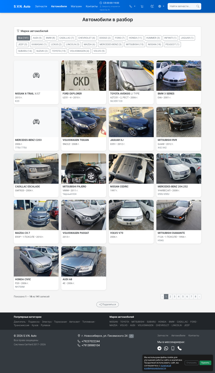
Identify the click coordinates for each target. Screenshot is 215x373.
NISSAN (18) (154, 44)
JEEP (187, 325)
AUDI (132, 325)
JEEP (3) (22, 44)
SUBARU (151, 321)
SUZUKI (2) (42, 51)
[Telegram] (159, 348)
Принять (205, 363)
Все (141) (23, 37)
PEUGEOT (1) (172, 44)
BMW (171, 321)
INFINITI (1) (170, 37)
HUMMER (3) (153, 37)
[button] (132, 6)
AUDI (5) (37, 37)
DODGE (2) (105, 37)
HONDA (162, 321)
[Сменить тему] (152, 6)
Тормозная (60, 321)
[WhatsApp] (166, 348)
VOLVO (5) (99, 51)
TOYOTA (124, 321)
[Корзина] (142, 6)
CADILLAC (182, 321)
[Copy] (131, 336)
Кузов (35, 325)
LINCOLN (177, 325)
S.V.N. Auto (22, 6)
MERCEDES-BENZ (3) (111, 44)
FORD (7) (120, 37)
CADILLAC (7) (66, 37)
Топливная (88, 321)
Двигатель (20, 321)
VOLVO (123, 325)
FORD (193, 321)
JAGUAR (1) (187, 37)
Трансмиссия (21, 325)
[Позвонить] (180, 348)
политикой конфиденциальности (157, 366)
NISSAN (114, 321)
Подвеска (33, 321)
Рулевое (45, 325)
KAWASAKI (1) (39, 44)
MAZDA (113, 325)
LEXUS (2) (56, 44)
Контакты (92, 6)
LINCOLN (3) (72, 44)
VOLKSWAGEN (145, 325)
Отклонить (191, 363)
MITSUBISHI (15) (135, 44)
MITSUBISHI (138, 321)
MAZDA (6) (89, 44)
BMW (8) (50, 37)
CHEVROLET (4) (86, 37)
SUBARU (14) (25, 51)
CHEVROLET (162, 325)
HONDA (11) (135, 37)
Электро (47, 321)
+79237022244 (91, 341)
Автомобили (59, 6)
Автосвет (74, 321)
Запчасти (41, 6)
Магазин (76, 6)
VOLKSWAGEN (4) (79, 51)
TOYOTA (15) (59, 51)
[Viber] (173, 348)
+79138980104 (91, 345)
